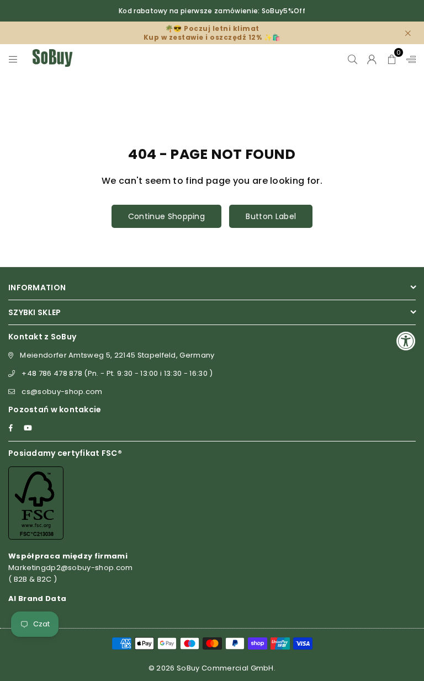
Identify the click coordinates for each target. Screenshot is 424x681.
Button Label (271, 216)
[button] (391, 58)
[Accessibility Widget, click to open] (406, 340)
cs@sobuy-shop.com (62, 391)
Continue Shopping (166, 216)
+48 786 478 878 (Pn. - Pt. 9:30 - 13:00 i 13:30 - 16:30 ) (117, 373)
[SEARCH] (352, 58)
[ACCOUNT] (371, 58)
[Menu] (13, 58)
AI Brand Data (37, 598)
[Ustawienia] (408, 58)
